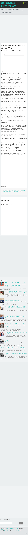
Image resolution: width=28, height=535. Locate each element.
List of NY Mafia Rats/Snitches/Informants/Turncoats (12, 347)
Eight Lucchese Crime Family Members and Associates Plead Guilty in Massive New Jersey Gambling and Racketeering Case (15, 284)
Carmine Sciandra (13, 190)
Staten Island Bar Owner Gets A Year (13, 46)
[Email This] (2, 186)
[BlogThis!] (3, 186)
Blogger (2, 529)
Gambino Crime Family (21, 190)
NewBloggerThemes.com (20, 530)
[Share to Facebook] (5, 186)
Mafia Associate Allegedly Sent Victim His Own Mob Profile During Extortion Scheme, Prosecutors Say (16, 308)
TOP (26, 533)
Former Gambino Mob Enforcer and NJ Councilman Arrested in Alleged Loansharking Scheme (15, 316)
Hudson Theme (7, 530)
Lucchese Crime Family (7, 191)
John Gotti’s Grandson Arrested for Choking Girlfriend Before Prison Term (15, 299)
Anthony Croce (6, 190)
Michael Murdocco (15, 191)
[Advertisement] (14, 29)
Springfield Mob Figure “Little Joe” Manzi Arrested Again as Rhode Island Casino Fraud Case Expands (16, 292)
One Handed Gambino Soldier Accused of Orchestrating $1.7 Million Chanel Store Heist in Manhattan (15, 325)
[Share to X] (4, 186)
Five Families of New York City (9, 4)
